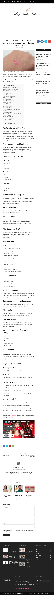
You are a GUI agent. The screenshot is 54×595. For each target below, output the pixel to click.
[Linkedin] (43, 581)
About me (34, 1)
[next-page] (19, 499)
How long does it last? (11, 118)
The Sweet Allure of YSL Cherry (11, 87)
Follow (42, 40)
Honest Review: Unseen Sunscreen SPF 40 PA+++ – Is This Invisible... (13, 556)
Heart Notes (8, 93)
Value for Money (7, 99)
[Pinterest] (10, 446)
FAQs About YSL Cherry (10, 116)
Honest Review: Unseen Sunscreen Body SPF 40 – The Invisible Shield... (13, 550)
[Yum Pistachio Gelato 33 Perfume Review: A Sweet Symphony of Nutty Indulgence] (7, 488)
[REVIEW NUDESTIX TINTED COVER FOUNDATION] (22, 557)
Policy (38, 593)
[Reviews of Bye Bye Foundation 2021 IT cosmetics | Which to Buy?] (22, 550)
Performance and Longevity (10, 96)
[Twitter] (7, 446)
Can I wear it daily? (10, 120)
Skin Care (8, 1)
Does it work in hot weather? (12, 122)
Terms (42, 593)
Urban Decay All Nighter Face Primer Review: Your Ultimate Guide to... (13, 562)
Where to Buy (8, 110)
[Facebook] (4, 446)
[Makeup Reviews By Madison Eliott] (27, 11)
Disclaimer (46, 593)
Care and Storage (8, 112)
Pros (7, 103)
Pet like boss (13, 415)
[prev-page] (17, 499)
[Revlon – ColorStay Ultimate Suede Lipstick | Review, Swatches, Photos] (30, 488)
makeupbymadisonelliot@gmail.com (23, 588)
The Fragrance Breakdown (10, 90)
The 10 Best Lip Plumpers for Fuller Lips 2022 (9, 454)
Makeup (13, 1)
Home (4, 1)
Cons (7, 104)
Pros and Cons (7, 102)
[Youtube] (37, 584)
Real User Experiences (9, 107)
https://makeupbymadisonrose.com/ (18, 469)
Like (38, 40)
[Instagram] (40, 581)
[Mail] (46, 581)
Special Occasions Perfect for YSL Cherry (14, 113)
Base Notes (8, 94)
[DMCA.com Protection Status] (20, 593)
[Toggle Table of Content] (21, 86)
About (31, 593)
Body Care (19, 1)
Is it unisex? (9, 119)
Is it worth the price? (11, 123)
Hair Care (25, 1)
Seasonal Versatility (8, 97)
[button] (49, 1)
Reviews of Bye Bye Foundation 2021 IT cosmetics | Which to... (29, 550)
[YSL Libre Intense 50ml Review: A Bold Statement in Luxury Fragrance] (18, 488)
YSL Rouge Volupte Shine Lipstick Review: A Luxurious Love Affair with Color (27, 455)
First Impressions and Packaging (11, 89)
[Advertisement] (27, 27)
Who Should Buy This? (9, 100)
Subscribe (50, 40)
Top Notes (8, 92)
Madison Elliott (18, 467)
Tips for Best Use (8, 106)
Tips (30, 1)
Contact (34, 593)
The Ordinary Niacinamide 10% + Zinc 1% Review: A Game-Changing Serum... (30, 564)
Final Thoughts (8, 115)
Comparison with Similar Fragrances (12, 109)
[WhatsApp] (13, 446)
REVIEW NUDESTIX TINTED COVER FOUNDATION (29, 557)
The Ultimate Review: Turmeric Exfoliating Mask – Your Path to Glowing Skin (43, 65)
